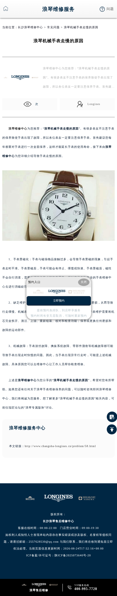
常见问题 (53, 27)
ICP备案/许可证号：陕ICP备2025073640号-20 (58, 555)
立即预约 (58, 300)
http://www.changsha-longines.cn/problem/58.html (60, 446)
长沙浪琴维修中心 (30, 27)
